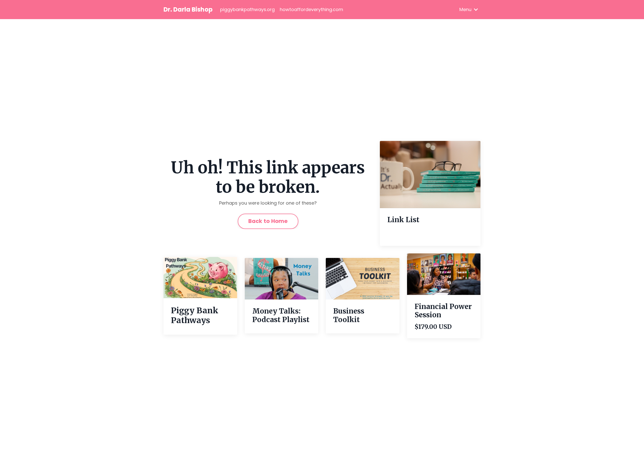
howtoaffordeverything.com (311, 9)
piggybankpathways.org (247, 9)
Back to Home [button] (268, 221)
